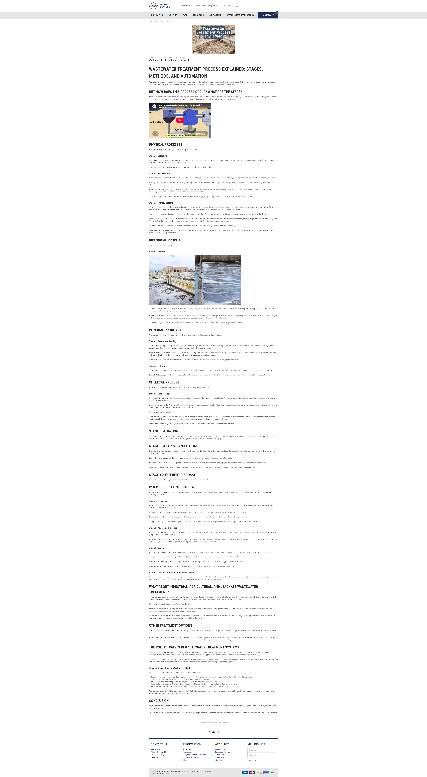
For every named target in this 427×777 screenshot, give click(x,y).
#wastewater (204, 723)
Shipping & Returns (191, 757)
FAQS (185, 15)
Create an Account (222, 752)
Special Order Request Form (240, 15)
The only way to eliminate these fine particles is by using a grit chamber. (175, 182)
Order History (221, 757)
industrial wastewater (184, 609)
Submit (251, 760)
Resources (198, 15)
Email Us (154, 757)
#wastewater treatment (219, 723)
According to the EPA (209, 182)
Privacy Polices (197, 771)
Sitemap (188, 771)
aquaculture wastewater (238, 609)
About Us (227, 6)
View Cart (219, 760)
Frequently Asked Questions (194, 754)
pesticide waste (200, 609)
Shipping (172, 15)
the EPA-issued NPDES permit (170, 463)
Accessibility (207, 771)
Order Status (220, 754)
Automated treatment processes (164, 686)
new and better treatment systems (181, 637)
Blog (185, 760)
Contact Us (215, 15)
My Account (218, 6)
